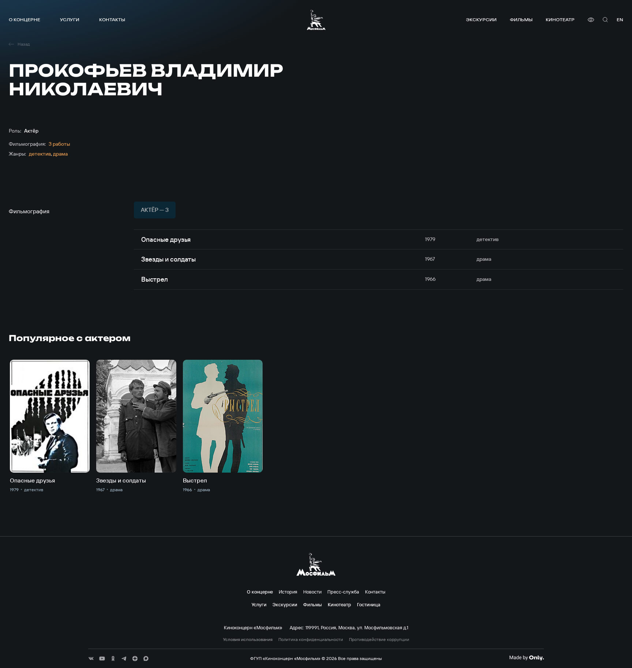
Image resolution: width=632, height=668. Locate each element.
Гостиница (368, 604)
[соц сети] (91, 658)
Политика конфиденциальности (310, 639)
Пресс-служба (343, 592)
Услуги (69, 19)
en (620, 19)
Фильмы (521, 19)
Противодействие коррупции (379, 639)
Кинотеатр (560, 19)
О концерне (24, 19)
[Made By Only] (526, 658)
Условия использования (247, 639)
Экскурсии (481, 19)
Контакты (112, 19)
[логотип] (316, 20)
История (288, 592)
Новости (312, 592)
